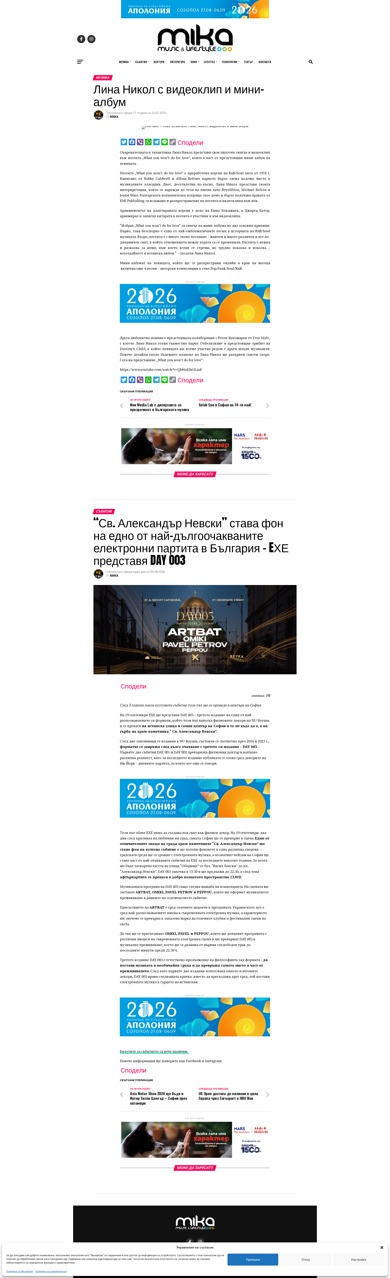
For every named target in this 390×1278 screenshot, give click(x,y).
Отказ (306, 1259)
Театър (248, 62)
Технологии (229, 62)
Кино (194, 62)
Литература (177, 62)
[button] (382, 1247)
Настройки (358, 1259)
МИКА (114, 116)
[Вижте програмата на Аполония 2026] (195, 17)
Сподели (190, 142)
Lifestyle (209, 62)
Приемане (253, 1259)
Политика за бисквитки (19, 1271)
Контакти (265, 62)
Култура (159, 62)
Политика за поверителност (51, 1271)
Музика (124, 62)
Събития (141, 62)
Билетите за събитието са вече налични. (154, 1051)
